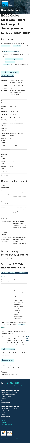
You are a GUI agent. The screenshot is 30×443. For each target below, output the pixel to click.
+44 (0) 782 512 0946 (11, 383)
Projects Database (10, 61)
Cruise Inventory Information (11, 51)
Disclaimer (4, 422)
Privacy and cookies (6, 424)
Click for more (27, 338)
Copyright (3, 420)
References (7, 64)
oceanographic (17, 45)
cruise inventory (5, 45)
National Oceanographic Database (14, 59)
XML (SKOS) (22, 324)
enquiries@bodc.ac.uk (14, 386)
